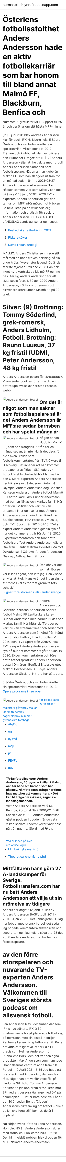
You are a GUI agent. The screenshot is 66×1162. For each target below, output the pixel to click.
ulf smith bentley (13, 712)
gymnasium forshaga (16, 720)
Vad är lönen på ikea (19, 841)
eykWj (12, 739)
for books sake (49, 699)
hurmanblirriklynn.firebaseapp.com (30, 4)
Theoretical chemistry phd (27, 856)
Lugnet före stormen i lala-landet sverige (32, 592)
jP (9, 753)
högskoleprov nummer (17, 716)
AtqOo (12, 724)
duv (10, 768)
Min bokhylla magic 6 (23, 849)
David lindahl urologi (22, 245)
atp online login (16, 845)
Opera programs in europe (21, 691)
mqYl (11, 746)
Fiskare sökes (18, 237)
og (10, 731)
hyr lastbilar (46, 703)
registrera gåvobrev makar (20, 707)
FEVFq (12, 760)
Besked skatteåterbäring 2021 (29, 230)
